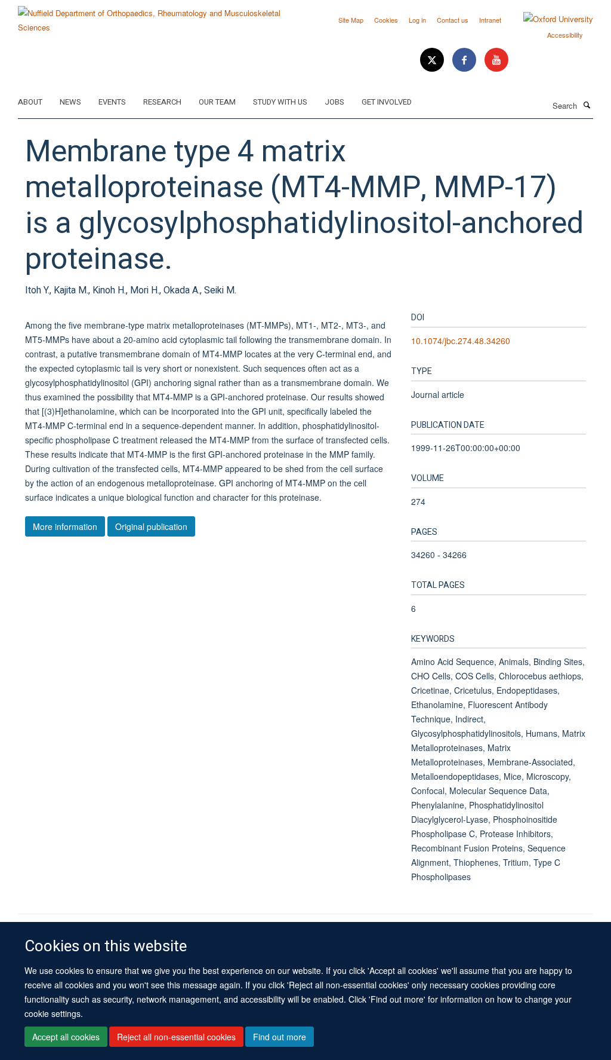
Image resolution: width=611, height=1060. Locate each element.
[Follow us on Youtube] (496, 60)
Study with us (280, 102)
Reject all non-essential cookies (176, 1037)
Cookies (386, 19)
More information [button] (65, 526)
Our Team (217, 102)
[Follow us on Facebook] (465, 60)
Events (112, 102)
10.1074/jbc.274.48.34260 (460, 341)
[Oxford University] (549, 19)
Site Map (350, 19)
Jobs (334, 102)
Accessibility (565, 34)
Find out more (279, 1037)
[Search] (586, 104)
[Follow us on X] (433, 60)
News (70, 102)
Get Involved (387, 102)
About (30, 102)
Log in (417, 19)
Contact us (452, 19)
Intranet (490, 19)
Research (162, 102)
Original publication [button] (151, 526)
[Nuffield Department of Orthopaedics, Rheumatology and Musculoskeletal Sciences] (157, 16)
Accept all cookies (66, 1037)
